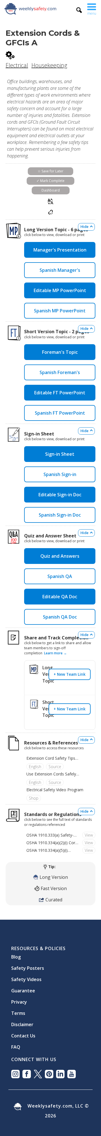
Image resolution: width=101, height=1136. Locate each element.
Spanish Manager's (60, 270)
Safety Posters (27, 966)
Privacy (19, 1000)
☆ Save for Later (50, 171)
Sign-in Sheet (59, 454)
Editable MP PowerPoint (60, 290)
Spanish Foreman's (60, 372)
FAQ (15, 1045)
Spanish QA (59, 576)
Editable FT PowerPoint (59, 393)
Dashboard (51, 190)
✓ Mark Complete (50, 180)
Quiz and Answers (59, 556)
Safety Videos (26, 977)
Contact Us (23, 1033)
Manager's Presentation (59, 250)
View (89, 835)
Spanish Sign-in (59, 474)
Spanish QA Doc (60, 617)
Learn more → (55, 653)
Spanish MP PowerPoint (60, 311)
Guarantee (23, 988)
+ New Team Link (70, 674)
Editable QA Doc (59, 596)
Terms (18, 1011)
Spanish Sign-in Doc (60, 515)
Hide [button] (84, 226)
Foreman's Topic (60, 352)
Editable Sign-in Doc (59, 495)
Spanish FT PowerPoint (60, 413)
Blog (16, 954)
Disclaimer (22, 1022)
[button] (92, 8)
